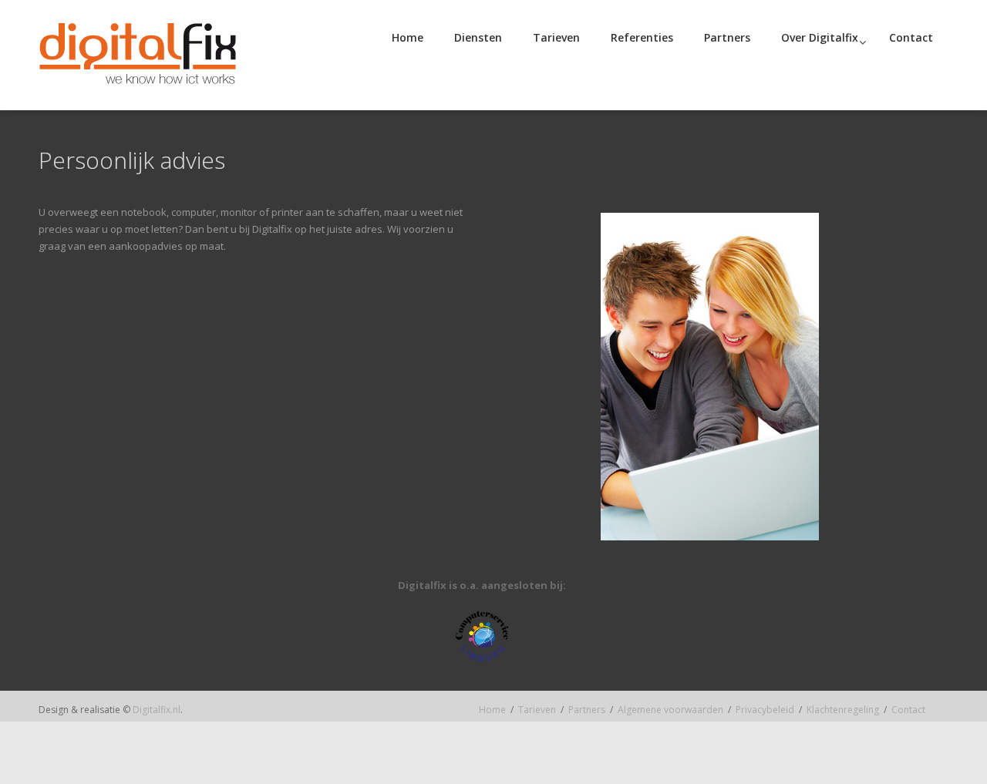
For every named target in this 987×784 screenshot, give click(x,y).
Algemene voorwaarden (670, 709)
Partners (586, 709)
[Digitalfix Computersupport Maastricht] (138, 55)
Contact (908, 709)
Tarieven (537, 709)
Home (492, 709)
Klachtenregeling (843, 709)
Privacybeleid (765, 709)
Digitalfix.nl (156, 709)
